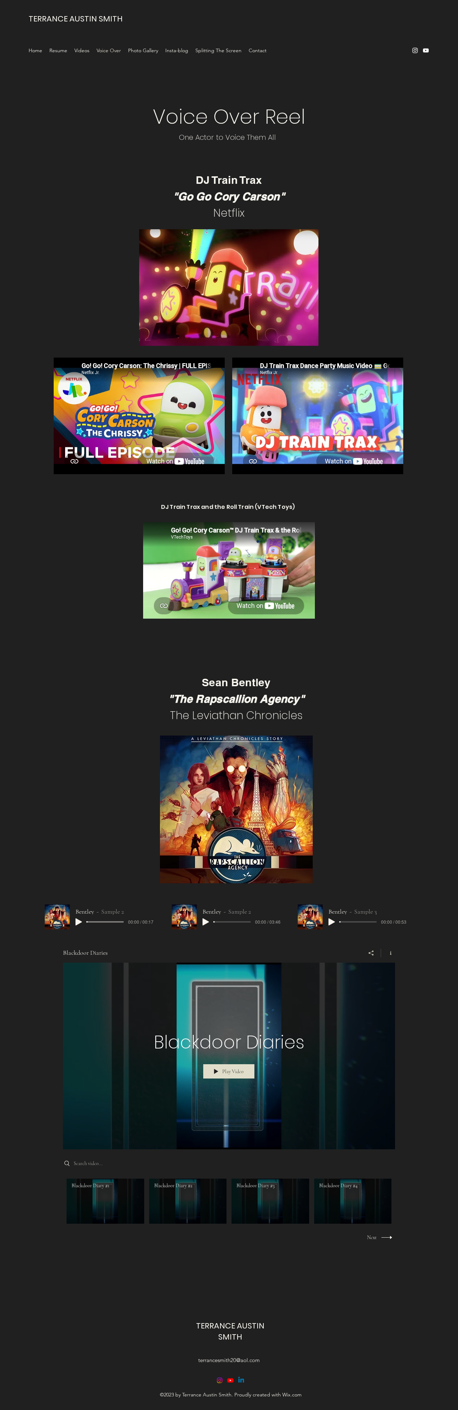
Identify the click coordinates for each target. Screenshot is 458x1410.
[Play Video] (105, 1201)
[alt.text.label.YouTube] (425, 50)
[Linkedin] (241, 1380)
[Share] (371, 953)
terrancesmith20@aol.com (229, 1360)
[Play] (78, 921)
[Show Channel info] (388, 953)
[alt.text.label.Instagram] (415, 50)
